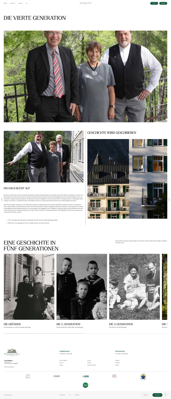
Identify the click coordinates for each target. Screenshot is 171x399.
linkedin (117, 365)
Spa (26, 3)
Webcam (89, 362)
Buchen (163, 3)
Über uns (62, 362)
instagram (117, 360)
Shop (154, 3)
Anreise (61, 365)
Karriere (89, 360)
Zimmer (5, 3)
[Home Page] (85, 3)
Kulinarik (20, 3)
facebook (117, 362)
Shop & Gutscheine (91, 365)
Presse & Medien (63, 360)
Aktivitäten (12, 3)
